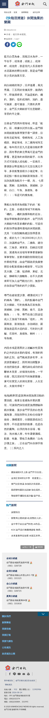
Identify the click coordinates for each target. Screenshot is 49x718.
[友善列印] (28, 674)
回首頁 (40, 547)
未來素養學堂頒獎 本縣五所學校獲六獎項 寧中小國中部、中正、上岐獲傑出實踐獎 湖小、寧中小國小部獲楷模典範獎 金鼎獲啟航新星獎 (27, 536)
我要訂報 (6, 635)
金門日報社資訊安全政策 (25, 681)
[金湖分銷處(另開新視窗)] (36, 575)
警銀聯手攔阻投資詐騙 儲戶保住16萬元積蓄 (27, 496)
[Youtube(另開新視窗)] (19, 674)
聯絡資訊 (8, 685)
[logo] (24, 4)
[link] (7, 44)
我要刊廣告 (7, 641)
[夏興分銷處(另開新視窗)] (29, 600)
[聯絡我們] (23, 674)
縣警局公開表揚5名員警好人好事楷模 (27, 518)
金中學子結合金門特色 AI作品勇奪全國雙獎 (27, 524)
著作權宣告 (8, 681)
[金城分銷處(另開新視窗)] (31, 562)
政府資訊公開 (8, 654)
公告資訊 (6, 647)
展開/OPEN (43, 614)
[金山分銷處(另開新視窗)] (31, 588)
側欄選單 (4, 4)
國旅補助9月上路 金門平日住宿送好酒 (27, 472)
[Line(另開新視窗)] (14, 674)
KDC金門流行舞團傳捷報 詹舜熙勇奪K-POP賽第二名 (27, 530)
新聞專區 (24, 12)
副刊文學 (36, 12)
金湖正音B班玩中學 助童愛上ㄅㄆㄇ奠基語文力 (27, 478)
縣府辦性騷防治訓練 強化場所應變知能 (27, 490)
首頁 (15, 12)
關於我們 (6, 616)
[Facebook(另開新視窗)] (10, 674)
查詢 (45, 4)
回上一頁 (27, 547)
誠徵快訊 (15, 512)
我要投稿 (6, 629)
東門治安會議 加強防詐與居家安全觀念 (27, 484)
